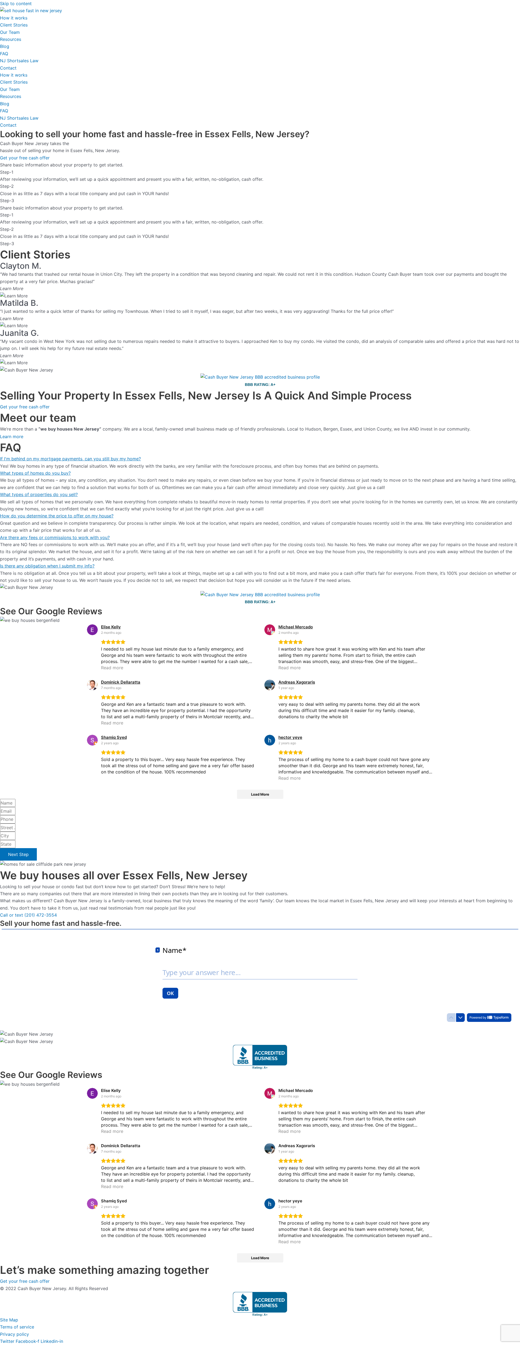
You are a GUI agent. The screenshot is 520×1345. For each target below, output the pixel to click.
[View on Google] (92, 629)
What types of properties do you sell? (39, 494)
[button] (260, 458)
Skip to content (16, 3)
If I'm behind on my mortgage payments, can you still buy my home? (70, 458)
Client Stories (14, 25)
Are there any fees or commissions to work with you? (55, 537)
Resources (10, 39)
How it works (13, 18)
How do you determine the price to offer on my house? (56, 516)
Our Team (10, 32)
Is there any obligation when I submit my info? (47, 566)
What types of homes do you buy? (35, 473)
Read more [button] (112, 667)
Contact (8, 68)
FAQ (4, 53)
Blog (4, 46)
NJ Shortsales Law (19, 60)
